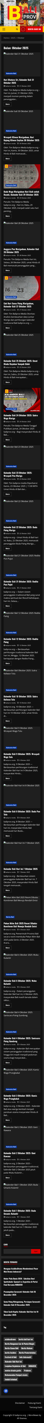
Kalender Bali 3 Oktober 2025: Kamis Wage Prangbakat (22, 1080)
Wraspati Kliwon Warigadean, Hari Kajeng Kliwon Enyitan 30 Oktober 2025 (22, 122)
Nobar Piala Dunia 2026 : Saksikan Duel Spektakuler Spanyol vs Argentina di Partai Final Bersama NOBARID (21, 1281)
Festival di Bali (10, 1357)
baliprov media (11, 86)
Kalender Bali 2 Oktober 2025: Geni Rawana (22, 1138)
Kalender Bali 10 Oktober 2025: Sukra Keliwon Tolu (22, 681)
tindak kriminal (11, 1379)
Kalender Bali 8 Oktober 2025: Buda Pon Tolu (22, 796)
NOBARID (32, 1366)
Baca (8, 104)
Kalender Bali (11, 73)
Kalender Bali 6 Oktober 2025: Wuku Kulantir (22, 965)
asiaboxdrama (10, 1339)
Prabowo (27, 1370)
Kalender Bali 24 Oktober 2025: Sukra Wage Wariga (22, 400)
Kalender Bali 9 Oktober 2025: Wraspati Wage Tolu (22, 739)
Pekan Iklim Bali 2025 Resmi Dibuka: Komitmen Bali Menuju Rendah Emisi (22, 908)
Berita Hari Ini (34, 29)
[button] (3, 29)
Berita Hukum (26, 1348)
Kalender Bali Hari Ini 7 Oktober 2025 (22, 854)
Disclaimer (20, 1403)
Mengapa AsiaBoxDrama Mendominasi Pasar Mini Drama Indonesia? (21, 1270)
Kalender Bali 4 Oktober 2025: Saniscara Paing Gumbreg (22, 1023)
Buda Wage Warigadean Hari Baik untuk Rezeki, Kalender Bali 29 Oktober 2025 (22, 176)
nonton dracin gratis (13, 1370)
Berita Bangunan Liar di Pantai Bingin (19, 1343)
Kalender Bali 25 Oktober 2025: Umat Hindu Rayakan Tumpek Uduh (22, 345)
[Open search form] (17, 29)
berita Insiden (10, 1352)
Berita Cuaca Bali (11, 1348)
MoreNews (33, 1415)
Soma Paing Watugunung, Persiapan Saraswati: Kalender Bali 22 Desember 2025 (22, 1303)
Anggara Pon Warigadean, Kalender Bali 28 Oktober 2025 (22, 234)
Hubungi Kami (34, 1403)
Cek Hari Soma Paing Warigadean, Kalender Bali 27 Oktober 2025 (22, 288)
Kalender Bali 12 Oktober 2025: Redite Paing (22, 624)
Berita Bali (10, 917)
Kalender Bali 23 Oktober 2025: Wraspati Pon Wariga (22, 457)
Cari (6, 1244)
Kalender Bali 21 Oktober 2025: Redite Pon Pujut (22, 566)
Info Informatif (25, 1357)
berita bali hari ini (26, 1339)
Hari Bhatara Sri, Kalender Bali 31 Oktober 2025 (22, 64)
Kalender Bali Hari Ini (13, 1361)
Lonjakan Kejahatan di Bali (15, 1366)
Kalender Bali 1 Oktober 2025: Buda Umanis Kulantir (22, 1195)
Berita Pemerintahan (27, 1352)
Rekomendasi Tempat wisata (16, 1374)
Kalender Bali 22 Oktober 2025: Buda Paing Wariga (22, 512)
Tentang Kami (35, 1407)
